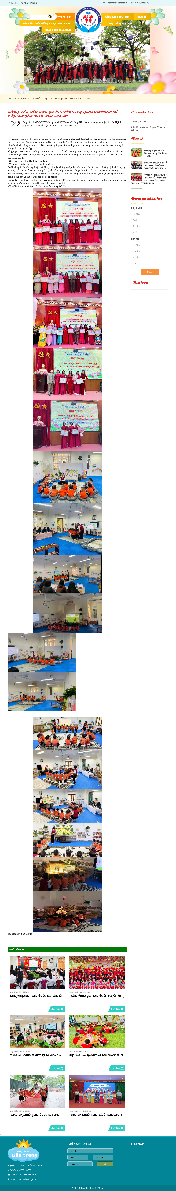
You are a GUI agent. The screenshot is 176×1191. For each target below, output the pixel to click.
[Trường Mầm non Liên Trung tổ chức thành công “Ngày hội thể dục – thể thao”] (37, 1091)
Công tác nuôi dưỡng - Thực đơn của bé (47, 23)
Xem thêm (55, 1008)
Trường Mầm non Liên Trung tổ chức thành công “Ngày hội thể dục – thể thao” (34, 1115)
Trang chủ (64, 16)
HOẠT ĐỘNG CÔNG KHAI (58, 29)
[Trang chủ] (89, 4)
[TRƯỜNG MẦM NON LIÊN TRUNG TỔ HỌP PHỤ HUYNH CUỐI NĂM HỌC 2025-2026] (37, 1031)
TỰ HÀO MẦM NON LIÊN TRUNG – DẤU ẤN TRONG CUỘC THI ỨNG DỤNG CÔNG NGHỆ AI (95, 1115)
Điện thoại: (135, 2)
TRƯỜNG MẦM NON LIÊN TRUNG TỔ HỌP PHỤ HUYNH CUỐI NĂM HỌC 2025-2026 (35, 1055)
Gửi (105, 1163)
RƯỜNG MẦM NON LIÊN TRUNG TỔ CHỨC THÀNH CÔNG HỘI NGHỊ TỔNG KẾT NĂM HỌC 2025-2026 (36, 996)
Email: (105, 2)
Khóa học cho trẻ (139, 121)
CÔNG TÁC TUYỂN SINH (117, 16)
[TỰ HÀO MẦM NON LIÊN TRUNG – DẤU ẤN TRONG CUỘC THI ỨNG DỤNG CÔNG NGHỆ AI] (97, 1091)
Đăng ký (150, 272)
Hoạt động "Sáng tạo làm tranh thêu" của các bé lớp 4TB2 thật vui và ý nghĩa (96, 1055)
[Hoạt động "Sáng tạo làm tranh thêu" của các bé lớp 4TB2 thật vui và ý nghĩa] (97, 1031)
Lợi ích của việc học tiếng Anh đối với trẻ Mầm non (148, 128)
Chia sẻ (142, 16)
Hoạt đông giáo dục (121, 23)
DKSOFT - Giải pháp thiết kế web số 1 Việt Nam (88, 1188)
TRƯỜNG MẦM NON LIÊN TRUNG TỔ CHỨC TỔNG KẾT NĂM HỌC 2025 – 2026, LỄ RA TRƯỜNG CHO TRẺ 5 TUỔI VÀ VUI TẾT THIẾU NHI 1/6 (97, 996)
